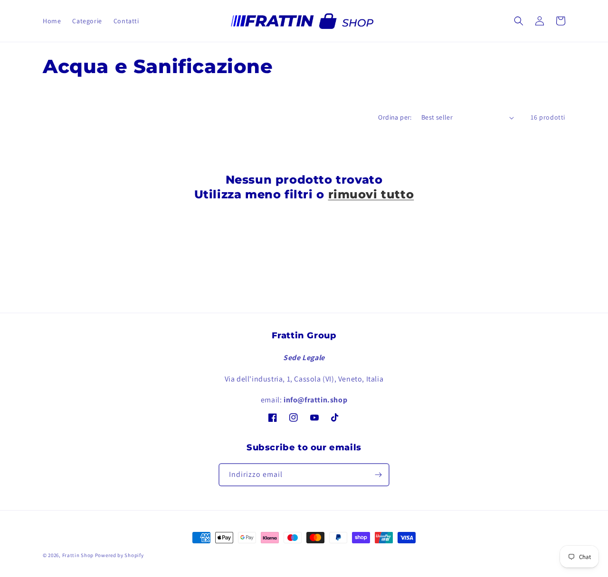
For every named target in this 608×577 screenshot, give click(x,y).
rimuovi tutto (371, 194)
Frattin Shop (78, 555)
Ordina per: (394, 117)
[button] (518, 20)
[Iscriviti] (378, 474)
